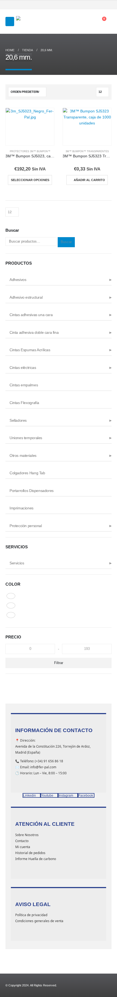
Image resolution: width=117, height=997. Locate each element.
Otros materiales (23, 455)
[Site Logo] (30, 21)
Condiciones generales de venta (39, 921)
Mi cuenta (22, 847)
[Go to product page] (30, 126)
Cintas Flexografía (24, 402)
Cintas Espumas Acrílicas (30, 350)
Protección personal (26, 526)
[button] (9, 21)
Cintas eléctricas (23, 367)
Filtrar (58, 663)
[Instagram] (101, 5)
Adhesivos (18, 279)
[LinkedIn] (108, 5)
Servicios (17, 563)
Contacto (22, 841)
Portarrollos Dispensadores (32, 490)
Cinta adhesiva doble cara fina (34, 332)
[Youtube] (94, 5)
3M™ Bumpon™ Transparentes (87, 151)
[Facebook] (86, 5)
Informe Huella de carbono (35, 859)
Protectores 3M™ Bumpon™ (30, 151)
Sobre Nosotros (27, 835)
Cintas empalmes (24, 385)
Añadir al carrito (89, 180)
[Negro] (11, 605)
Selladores (18, 420)
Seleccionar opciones (30, 180)
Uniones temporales (26, 438)
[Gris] (11, 596)
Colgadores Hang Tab (27, 473)
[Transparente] (11, 615)
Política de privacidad (31, 915)
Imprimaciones (21, 508)
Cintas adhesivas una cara (31, 315)
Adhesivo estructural (26, 297)
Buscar (66, 242)
